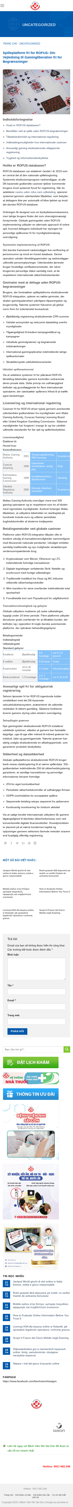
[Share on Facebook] (11, 843)
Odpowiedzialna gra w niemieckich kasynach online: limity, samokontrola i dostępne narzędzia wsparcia (39, 1352)
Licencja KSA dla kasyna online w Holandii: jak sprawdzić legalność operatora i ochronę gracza (41, 1328)
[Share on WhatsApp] (5, 843)
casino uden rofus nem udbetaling (35, 192)
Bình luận (13, 954)
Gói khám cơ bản (23, 1495)
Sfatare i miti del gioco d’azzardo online (36, 1363)
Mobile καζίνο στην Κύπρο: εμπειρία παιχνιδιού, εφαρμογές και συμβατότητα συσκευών (41, 1306)
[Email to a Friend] (23, 843)
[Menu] (2, 5)
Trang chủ (10, 43)
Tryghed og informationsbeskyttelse (27, 157)
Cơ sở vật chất (59, 1495)
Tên (10, 985)
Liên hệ (35, 1497)
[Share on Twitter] (17, 843)
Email (11, 1000)
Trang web (13, 1015)
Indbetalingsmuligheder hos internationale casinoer (36, 142)
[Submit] (67, 1049)
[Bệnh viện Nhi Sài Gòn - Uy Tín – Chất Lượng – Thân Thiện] (35, 5)
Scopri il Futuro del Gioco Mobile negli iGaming (41, 1337)
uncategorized (39, 25)
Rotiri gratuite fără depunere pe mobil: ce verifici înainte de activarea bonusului (41, 1294)
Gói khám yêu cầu (41, 1495)
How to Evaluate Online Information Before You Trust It (41, 1317)
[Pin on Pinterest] (29, 843)
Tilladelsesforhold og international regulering (32, 136)
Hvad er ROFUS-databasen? (23, 125)
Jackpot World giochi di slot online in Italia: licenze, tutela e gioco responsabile (38, 1283)
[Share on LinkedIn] (35, 843)
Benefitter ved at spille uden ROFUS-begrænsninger (37, 131)
